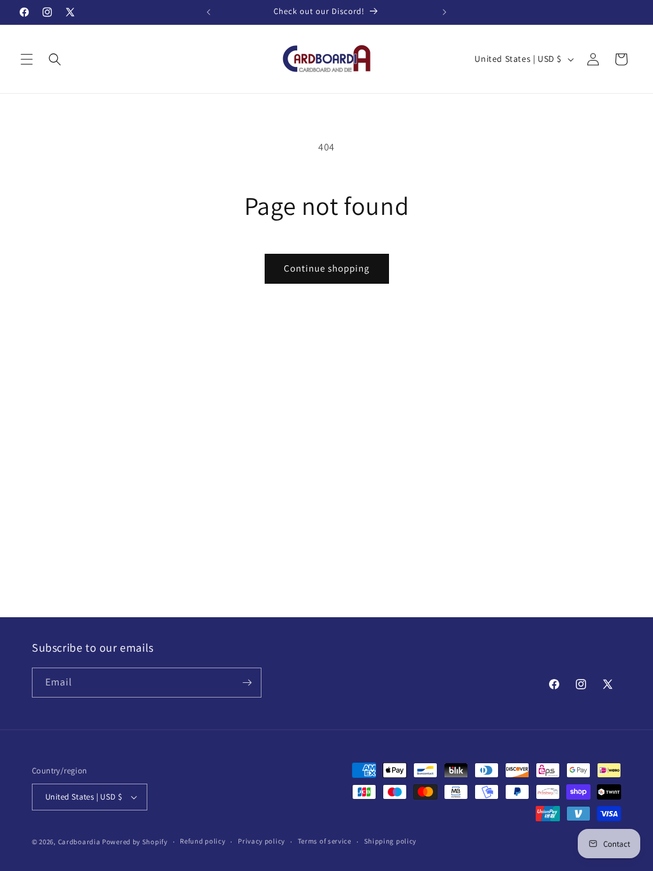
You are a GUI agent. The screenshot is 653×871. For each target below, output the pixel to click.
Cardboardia (79, 841)
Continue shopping (327, 268)
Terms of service (324, 841)
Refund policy (202, 841)
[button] (27, 59)
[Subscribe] (247, 683)
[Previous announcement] (208, 12)
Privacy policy (261, 841)
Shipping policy (390, 841)
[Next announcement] (444, 12)
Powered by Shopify (135, 841)
